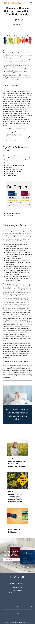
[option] (17, 555)
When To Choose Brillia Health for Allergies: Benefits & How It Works (17, 464)
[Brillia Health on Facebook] (11, 577)
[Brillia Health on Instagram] (19, 577)
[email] (22, 20)
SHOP (17, 606)
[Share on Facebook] (13, 20)
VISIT (17, 613)
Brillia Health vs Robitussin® (14, 531)
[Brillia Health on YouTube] (23, 577)
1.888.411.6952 (17, 590)
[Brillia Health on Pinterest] (15, 577)
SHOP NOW (12, 197)
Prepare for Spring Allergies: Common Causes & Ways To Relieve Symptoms (15, 498)
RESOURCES (17, 599)
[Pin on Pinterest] (19, 20)
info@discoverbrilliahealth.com (17, 593)
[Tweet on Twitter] (16, 20)
